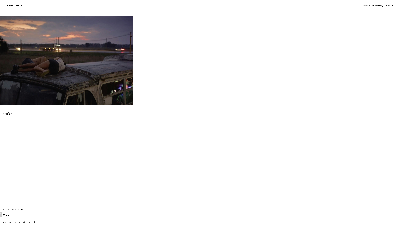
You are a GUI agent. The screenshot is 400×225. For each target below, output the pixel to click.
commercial (366, 5)
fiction (387, 5)
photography (377, 5)
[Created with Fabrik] (1, 214)
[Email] (396, 6)
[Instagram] (392, 6)
